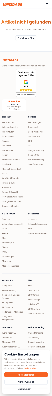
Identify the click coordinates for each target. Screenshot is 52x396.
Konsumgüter (8, 132)
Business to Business (11, 159)
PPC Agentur (7, 307)
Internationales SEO (36, 313)
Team (4, 229)
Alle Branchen (8, 122)
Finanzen (6, 141)
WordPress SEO (9, 333)
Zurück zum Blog (26, 38)
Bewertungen (8, 256)
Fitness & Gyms (8, 183)
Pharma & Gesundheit (11, 169)
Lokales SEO (33, 304)
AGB (30, 229)
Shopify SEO (7, 337)
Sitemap (5, 247)
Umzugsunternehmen (11, 201)
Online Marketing (35, 333)
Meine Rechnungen (10, 266)
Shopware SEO (8, 342)
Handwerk (6, 164)
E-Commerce (8, 136)
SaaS (4, 173)
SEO (30, 141)
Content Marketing (36, 342)
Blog (4, 238)
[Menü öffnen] (47, 4)
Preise (5, 233)
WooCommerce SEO (11, 347)
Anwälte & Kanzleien (11, 178)
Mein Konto (7, 261)
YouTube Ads (34, 136)
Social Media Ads (35, 132)
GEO (30, 146)
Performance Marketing (12, 312)
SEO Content (33, 295)
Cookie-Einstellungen (37, 233)
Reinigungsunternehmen (12, 197)
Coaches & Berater (10, 206)
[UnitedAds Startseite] (12, 4)
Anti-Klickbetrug (9, 290)
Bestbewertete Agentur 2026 (26, 74)
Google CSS (33, 155)
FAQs (4, 252)
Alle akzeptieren (26, 374)
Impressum (32, 219)
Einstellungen (24, 389)
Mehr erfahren (31, 368)
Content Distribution (36, 347)
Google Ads (33, 127)
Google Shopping (36, 150)
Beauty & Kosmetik (10, 192)
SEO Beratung (34, 309)
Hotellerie (6, 187)
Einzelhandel (7, 150)
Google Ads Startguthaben (8, 318)
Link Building (33, 337)
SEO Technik (33, 290)
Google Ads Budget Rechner (10, 296)
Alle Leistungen (34, 122)
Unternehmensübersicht (12, 224)
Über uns (6, 219)
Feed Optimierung (36, 159)
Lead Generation (35, 164)
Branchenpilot (8, 242)
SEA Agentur (7, 302)
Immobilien (6, 146)
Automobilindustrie (10, 127)
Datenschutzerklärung (37, 224)
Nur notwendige (26, 381)
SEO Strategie (34, 299)
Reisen (5, 155)
